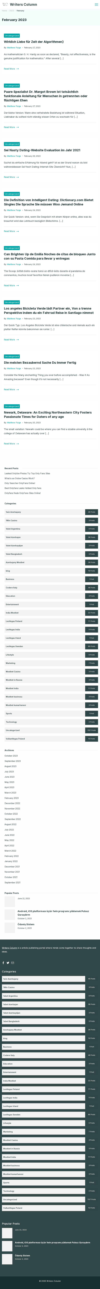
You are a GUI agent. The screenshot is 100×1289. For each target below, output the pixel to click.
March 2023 (10, 793)
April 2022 (9, 845)
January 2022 (11, 861)
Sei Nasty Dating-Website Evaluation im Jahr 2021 (42, 150)
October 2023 (11, 756)
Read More (9, 68)
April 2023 (9, 787)
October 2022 (11, 814)
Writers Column (23, 4)
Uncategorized (12, 35)
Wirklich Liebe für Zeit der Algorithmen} (34, 42)
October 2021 (11, 877)
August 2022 (10, 824)
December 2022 (12, 803)
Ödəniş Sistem (26, 924)
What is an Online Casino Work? (20, 478)
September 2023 (13, 761)
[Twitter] (8, 963)
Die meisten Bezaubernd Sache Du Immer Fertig (40, 362)
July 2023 (9, 771)
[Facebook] (3, 963)
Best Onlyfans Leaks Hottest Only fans (23, 488)
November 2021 (12, 872)
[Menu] (96, 5)
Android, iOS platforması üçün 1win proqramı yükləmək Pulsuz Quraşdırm (52, 1242)
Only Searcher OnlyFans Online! (20, 483)
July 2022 (9, 829)
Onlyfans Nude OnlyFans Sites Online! (23, 493)
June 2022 (9, 835)
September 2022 (13, 819)
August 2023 (10, 766)
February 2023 (12, 798)
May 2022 (9, 840)
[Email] (12, 963)
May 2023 (9, 782)
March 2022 (10, 851)
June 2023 (9, 777)
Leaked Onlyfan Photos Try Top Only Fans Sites (27, 473)
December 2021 (12, 866)
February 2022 (12, 856)
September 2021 (12, 882)
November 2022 (12, 808)
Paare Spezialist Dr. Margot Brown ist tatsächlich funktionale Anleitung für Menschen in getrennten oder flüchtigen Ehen (46, 96)
